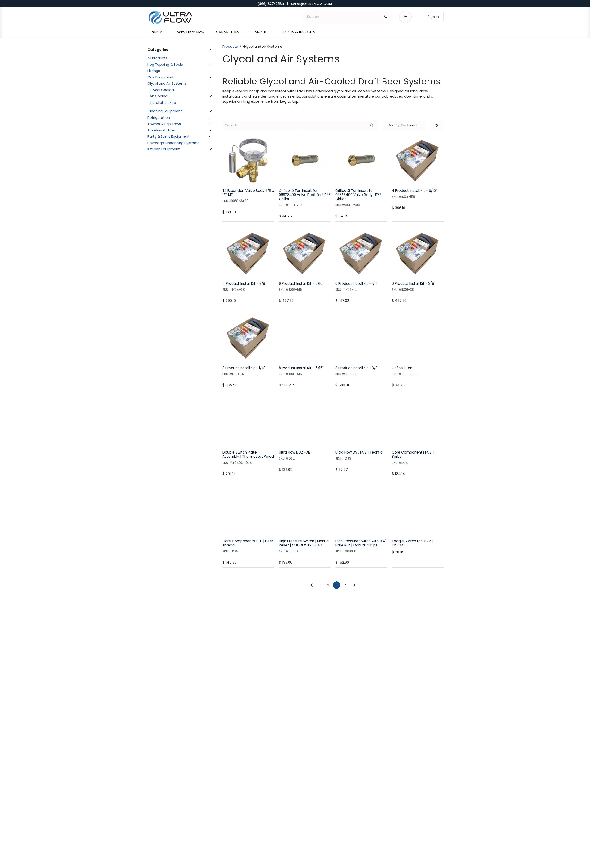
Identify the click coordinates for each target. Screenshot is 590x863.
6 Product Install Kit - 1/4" (356, 283)
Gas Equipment (161, 76)
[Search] (386, 17)
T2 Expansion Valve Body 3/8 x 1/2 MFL (248, 192)
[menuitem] (158, 32)
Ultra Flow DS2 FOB (294, 452)
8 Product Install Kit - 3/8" (357, 367)
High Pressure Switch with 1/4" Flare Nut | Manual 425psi (360, 543)
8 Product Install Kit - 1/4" (243, 367)
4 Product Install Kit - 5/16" (414, 190)
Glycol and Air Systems (167, 83)
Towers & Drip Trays (164, 123)
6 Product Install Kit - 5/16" (301, 283)
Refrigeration (159, 117)
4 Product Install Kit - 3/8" (244, 283)
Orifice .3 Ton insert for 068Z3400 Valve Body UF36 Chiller (358, 194)
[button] (404, 125)
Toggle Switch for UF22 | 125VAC (412, 543)
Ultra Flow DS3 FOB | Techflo (359, 452)
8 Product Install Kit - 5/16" (301, 367)
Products (230, 46)
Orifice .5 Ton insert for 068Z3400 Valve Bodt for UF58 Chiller (305, 194)
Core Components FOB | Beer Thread (247, 543)
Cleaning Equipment (165, 111)
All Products (158, 58)
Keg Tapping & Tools (165, 64)
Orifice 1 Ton (402, 367)
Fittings (154, 70)
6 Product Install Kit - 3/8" (413, 283)
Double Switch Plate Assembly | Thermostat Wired (248, 454)
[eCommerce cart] (406, 17)
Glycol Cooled (162, 89)
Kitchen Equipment (164, 149)
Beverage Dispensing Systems (173, 142)
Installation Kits (163, 102)
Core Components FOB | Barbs (413, 454)
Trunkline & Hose (161, 130)
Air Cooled (159, 96)
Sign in (433, 16)
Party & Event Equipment (169, 136)
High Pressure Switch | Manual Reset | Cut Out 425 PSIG (304, 543)
